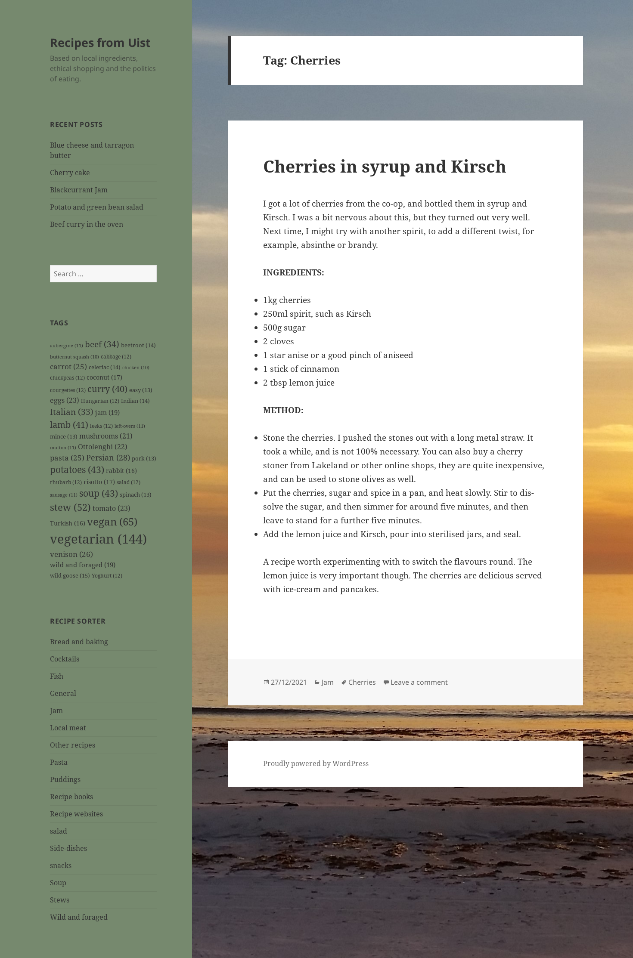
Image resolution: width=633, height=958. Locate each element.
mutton (63, 447)
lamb (69, 424)
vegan (112, 521)
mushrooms (106, 436)
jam (107, 412)
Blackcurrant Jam (79, 190)
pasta (67, 458)
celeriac (105, 367)
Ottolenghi (102, 446)
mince (64, 436)
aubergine (66, 345)
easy (140, 390)
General (63, 693)
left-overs (130, 426)
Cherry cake (70, 172)
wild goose (70, 575)
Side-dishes (68, 848)
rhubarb (66, 482)
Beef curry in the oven (86, 224)
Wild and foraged (79, 917)
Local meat (68, 727)
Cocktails (64, 659)
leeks (101, 425)
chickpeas (67, 377)
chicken (135, 368)
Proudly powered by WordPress (316, 763)
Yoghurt (107, 575)
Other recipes (72, 745)
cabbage (116, 356)
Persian (108, 457)
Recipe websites (76, 814)
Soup (58, 882)
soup (98, 493)
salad (128, 482)
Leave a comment (419, 682)
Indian (135, 401)
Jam (56, 710)
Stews (59, 900)
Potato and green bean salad (96, 207)
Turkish (67, 523)
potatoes (77, 470)
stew (70, 507)
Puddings (65, 779)
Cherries (362, 682)
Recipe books (71, 796)
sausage (64, 494)
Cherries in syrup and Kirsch (384, 166)
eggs (64, 400)
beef (102, 344)
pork (144, 458)
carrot (68, 366)
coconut (104, 377)
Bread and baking (79, 641)
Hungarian (100, 400)
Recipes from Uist (100, 42)
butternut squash (74, 357)
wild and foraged (82, 564)
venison (71, 554)
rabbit (121, 471)
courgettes (68, 389)
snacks (60, 865)
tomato (111, 508)
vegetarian (98, 538)
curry (107, 389)
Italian (71, 411)
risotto (99, 482)
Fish (56, 676)
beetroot (138, 345)
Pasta (59, 762)
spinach (136, 494)
